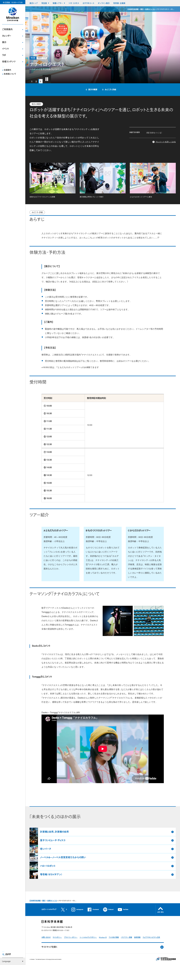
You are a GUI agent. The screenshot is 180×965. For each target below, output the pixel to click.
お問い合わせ (46, 937)
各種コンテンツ (9, 62)
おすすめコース (88, 3)
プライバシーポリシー (70, 937)
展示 (4, 42)
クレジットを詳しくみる (165, 141)
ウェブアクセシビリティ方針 (151, 937)
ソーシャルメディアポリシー (88, 937)
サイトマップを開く (49, 947)
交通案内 (7, 70)
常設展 (44, 3)
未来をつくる (150, 9)
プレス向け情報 (114, 937)
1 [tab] (31, 81)
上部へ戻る (160, 912)
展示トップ (34, 3)
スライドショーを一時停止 (47, 79)
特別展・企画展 (119, 3)
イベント (5, 49)
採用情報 (137, 937)
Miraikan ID (103, 937)
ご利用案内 (7, 30)
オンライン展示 (104, 3)
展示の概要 (92, 90)
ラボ (4, 55)
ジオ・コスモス (74, 3)
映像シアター (58, 3)
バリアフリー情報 (126, 937)
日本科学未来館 (132, 9)
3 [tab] (40, 81)
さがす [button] (8, 954)
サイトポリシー (57, 937)
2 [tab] (36, 81)
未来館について (10, 74)
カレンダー (6, 36)
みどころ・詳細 (110, 90)
